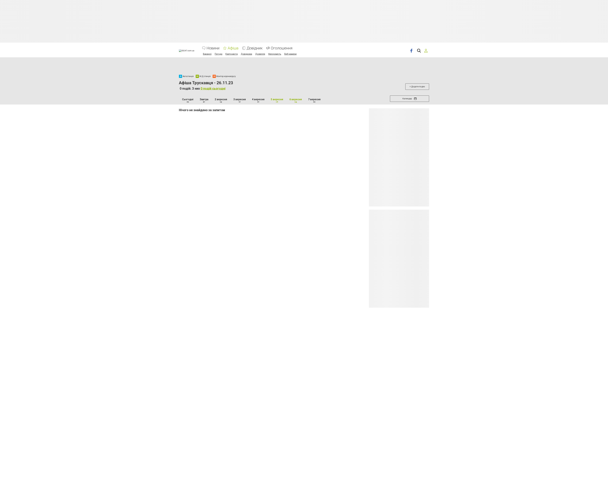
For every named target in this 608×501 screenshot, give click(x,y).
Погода (218, 54)
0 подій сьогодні (213, 88)
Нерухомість (274, 54)
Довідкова (246, 54)
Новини (213, 48)
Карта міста (231, 54)
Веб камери (290, 54)
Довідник (255, 48)
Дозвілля (260, 54)
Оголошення (281, 48)
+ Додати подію (417, 86)
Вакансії (207, 54)
